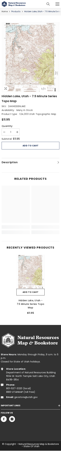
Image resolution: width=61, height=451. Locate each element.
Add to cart (31, 145)
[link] (16, 227)
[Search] (48, 4)
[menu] (57, 4)
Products (15, 11)
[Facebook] (4, 419)
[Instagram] (12, 419)
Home (5, 11)
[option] (30, 57)
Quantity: (7, 126)
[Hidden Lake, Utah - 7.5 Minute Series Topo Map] (30, 271)
